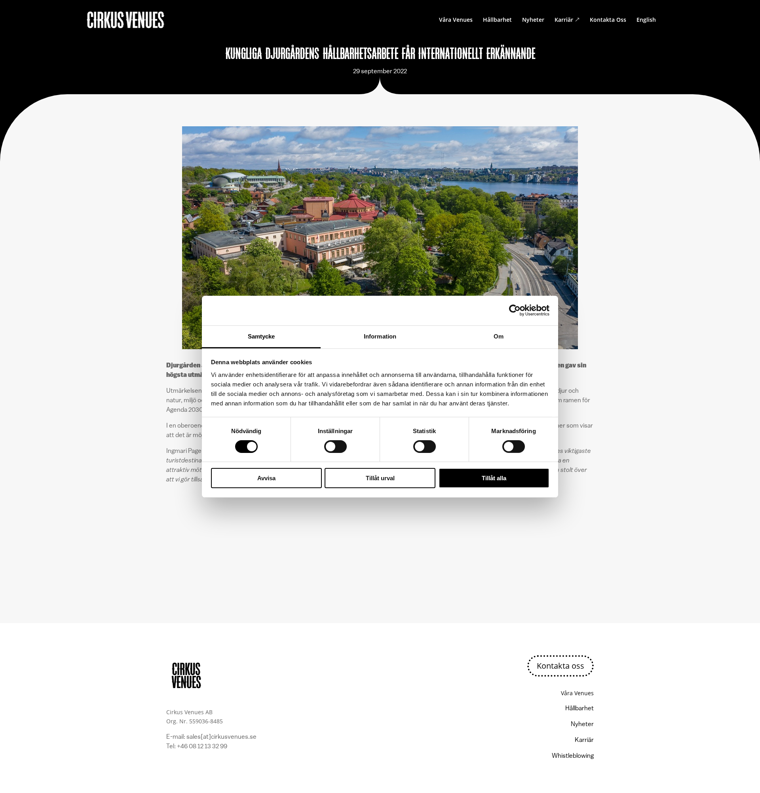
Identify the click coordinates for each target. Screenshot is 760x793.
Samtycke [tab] (261, 336)
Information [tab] (380, 336)
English (646, 20)
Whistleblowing (573, 756)
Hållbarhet (497, 20)
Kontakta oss (560, 665)
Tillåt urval (380, 478)
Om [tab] (499, 336)
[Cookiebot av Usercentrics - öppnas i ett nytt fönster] (514, 310)
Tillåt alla (494, 478)
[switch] (335, 446)
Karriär (567, 20)
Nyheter (533, 20)
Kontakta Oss (608, 20)
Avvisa (266, 478)
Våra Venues (456, 20)
